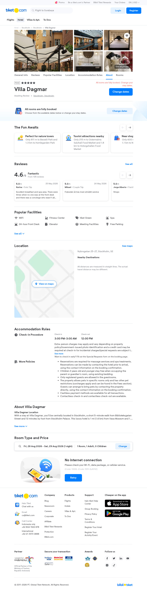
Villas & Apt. (70, 511)
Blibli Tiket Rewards (102, 2)
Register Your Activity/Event (91, 534)
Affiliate (48, 521)
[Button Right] (130, 175)
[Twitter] (114, 558)
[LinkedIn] (121, 558)
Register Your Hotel (93, 527)
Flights (68, 501)
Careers (48, 511)
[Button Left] (123, 175)
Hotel (16, 28)
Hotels (67, 506)
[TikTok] (114, 565)
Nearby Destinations (88, 257)
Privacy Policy (91, 514)
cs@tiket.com (28, 515)
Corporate (49, 516)
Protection (49, 532)
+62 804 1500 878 (30, 527)
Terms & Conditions (90, 520)
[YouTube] (127, 558)
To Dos (68, 516)
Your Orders (120, 2)
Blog (47, 501)
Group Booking (91, 509)
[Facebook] (107, 558)
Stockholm (26, 28)
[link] (118, 10)
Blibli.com (49, 537)
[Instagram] (107, 565)
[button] (44, 284)
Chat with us (27, 506)
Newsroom (49, 506)
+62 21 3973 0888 (30, 534)
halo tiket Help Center (91, 502)
